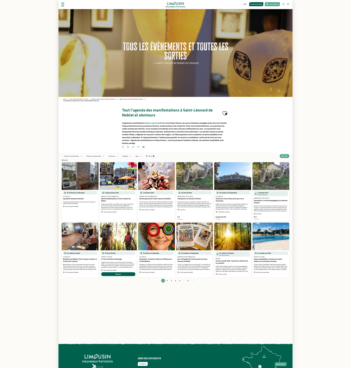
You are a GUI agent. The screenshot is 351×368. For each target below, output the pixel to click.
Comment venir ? (280, 364)
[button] (283, 4)
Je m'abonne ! (142, 364)
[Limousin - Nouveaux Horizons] (175, 5)
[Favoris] (288, 4)
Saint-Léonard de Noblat (156, 123)
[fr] (245, 4)
